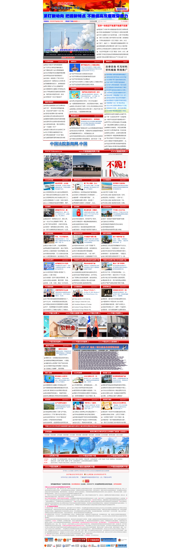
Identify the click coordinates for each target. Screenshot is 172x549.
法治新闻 (48, 206)
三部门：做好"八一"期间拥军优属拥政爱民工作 (113, 43)
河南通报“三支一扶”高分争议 (115, 103)
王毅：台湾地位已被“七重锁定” (113, 396)
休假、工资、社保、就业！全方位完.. (57, 283)
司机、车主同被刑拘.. (62, 236)
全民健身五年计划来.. (62, 263)
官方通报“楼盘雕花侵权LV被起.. (116, 110)
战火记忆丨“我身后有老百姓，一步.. (85, 422)
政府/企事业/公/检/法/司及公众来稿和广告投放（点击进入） (109, 431)
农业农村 (48, 399)
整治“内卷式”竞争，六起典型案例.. (56, 245)
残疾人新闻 (48, 373)
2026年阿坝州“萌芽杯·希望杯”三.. (55, 272)
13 (88, 52)
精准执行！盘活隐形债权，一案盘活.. (114, 253)
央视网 (66, 461)
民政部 (103, 459)
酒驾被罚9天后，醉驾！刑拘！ (89, 338)
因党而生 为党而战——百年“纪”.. (113, 197)
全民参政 (76, 206)
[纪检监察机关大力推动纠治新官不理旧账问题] (86, 17)
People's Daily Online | (64, 462)
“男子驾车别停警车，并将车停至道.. (56, 224)
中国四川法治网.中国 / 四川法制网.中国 (114, 260)
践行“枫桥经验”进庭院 (118, 338)
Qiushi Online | (54, 462)
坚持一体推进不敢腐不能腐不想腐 (112, 26)
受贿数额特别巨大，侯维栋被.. (90, 119)
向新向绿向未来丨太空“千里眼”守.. (85, 245)
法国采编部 (97, 434)
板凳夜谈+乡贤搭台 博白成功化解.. (85, 280)
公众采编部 (70, 470)
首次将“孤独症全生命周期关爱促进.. (56, 390)
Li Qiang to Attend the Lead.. (82, 301)
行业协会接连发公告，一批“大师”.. (85, 253)
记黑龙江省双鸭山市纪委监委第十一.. (86, 412)
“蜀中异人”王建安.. (90, 403)
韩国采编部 (91, 434)
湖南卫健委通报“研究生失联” (115, 143)
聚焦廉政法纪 (75, 116)
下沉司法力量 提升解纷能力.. (54, 67)
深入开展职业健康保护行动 (53, 132)
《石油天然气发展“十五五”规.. (54, 111)
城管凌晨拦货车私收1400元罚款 (116, 77)
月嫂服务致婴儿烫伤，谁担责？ (84, 200)
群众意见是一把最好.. (91, 210)
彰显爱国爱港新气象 (119, 376)
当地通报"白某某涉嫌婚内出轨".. (116, 92)
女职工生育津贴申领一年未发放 (116, 114)
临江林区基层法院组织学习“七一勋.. (114, 256)
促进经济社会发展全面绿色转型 (55, 121)
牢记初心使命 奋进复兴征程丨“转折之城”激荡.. (47, 54)
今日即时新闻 (49, 61)
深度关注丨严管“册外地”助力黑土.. (56, 414)
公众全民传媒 (49, 180)
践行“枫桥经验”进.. (119, 236)
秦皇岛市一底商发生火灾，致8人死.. (56, 219)
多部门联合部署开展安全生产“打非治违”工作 (112, 57)
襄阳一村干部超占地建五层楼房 (116, 133)
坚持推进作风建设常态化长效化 (113, 224)
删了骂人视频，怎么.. (91, 183)
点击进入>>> (76, 21)
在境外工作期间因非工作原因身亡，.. (85, 195)
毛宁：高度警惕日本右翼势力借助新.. (57, 307)
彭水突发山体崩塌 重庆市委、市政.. (57, 280)
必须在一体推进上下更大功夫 (54, 78)
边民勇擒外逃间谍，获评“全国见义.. (114, 304)
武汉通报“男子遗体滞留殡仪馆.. (116, 79)
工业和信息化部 (93, 459)
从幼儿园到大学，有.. (91, 376)
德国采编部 (85, 434)
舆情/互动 (109, 61)
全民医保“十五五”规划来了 (53, 97)
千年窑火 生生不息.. (119, 210)
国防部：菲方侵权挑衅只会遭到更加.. (114, 309)
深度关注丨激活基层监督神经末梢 (84, 227)
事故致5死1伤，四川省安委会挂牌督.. (114, 280)
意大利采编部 (104, 434)
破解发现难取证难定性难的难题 (55, 119)
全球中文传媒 (58, 5)
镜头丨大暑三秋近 (50, 275)
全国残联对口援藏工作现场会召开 (55, 385)
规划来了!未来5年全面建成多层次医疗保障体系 (113, 29)
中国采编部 (47, 434)
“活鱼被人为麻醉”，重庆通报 (55, 368)
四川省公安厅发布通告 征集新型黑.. (114, 277)
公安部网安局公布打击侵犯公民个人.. (57, 197)
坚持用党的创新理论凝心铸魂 (112, 229)
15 (92, 52)
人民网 (58, 461)
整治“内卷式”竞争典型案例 (53, 65)
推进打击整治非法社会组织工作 (55, 129)
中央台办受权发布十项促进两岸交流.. (114, 390)
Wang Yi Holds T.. (90, 290)
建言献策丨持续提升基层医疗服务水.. (85, 229)
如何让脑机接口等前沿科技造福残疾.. (57, 396)
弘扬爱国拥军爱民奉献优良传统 (55, 137)
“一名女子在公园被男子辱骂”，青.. (56, 221)
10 (80, 52)
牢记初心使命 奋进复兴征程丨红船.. (114, 203)
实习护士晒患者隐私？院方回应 (116, 85)
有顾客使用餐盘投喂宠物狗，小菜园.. (57, 360)
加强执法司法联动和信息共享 (54, 116)
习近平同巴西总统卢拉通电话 (80, 79)
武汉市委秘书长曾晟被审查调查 (55, 73)
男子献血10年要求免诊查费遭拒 (116, 130)
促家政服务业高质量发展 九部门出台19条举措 (112, 46)
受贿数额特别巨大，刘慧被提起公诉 (82, 133)
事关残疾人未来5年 (61, 376)
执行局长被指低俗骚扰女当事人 (116, 90)
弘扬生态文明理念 (108, 221)
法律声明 (76, 470)
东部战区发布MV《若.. (120, 290)
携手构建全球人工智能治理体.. (90, 65)
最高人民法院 (71, 459)
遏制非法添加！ (63, 349)
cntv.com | (79, 462)
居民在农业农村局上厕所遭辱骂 (116, 149)
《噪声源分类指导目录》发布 (54, 94)
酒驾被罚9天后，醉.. (61, 210)
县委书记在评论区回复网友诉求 (116, 146)
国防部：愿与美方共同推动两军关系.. (114, 299)
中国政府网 (86, 459)
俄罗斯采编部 (112, 434)
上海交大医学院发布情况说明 (83, 387)
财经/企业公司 (78, 233)
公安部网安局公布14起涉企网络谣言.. (57, 192)
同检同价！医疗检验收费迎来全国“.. (114, 420)
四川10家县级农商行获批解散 (83, 251)
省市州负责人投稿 (62, 61)
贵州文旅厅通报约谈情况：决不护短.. (85, 275)
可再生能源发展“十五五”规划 (54, 135)
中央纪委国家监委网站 (62, 459)
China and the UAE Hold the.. (82, 299)
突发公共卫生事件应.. (120, 403)
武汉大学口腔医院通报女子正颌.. (116, 105)
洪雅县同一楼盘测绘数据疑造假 (116, 119)
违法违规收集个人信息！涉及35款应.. (57, 200)
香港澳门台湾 (107, 373)
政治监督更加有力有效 (81, 224)
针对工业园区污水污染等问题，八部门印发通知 (113, 35)
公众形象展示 (78, 399)
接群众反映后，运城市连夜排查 (116, 117)
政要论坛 (73, 61)
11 (83, 52)
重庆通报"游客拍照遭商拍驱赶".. (116, 74)
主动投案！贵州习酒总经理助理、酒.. (57, 277)
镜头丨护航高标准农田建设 (53, 420)
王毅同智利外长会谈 (61, 290)
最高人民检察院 (79, 459)
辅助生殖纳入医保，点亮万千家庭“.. (114, 414)
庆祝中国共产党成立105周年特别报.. (85, 420)
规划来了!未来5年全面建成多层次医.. (114, 412)
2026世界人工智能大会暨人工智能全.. (57, 309)
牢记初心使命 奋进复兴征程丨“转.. (114, 200)
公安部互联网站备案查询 (87, 461)
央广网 (70, 461)
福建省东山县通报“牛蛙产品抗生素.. (57, 363)
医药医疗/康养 (107, 399)
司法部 (107, 459)
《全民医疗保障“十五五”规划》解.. (114, 417)
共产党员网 (53, 459)
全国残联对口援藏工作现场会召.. (55, 89)
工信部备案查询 (76, 461)
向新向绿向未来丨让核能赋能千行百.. (85, 256)
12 (85, 52)
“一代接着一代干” (50, 127)
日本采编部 (72, 434)
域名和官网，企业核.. (62, 183)
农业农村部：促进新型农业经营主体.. (57, 422)
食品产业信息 (50, 345)
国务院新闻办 (119, 459)
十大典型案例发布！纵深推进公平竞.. (57, 256)
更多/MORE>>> (98, 61)
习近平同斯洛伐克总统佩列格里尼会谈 (83, 76)
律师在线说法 (78, 180)
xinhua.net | (73, 462)
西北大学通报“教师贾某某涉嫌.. (116, 135)
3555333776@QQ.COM (56, 21)
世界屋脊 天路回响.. (119, 183)
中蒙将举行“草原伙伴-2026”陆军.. (113, 301)
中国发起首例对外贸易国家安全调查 (56, 304)
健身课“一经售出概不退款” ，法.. (84, 197)
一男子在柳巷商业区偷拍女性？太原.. (57, 229)
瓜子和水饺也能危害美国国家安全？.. (57, 299)
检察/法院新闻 (107, 233)
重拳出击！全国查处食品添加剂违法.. (57, 358)
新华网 (62, 461)
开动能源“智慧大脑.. (90, 236)
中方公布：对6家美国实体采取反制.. (56, 301)
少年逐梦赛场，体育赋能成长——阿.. (85, 385)
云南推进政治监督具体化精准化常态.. (85, 272)
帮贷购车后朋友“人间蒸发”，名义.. (85, 203)
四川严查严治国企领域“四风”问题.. (114, 283)
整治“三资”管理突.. (119, 263)
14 (90, 52)
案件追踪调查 (49, 233)
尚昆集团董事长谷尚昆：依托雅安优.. (85, 248)
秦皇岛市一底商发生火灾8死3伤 (55, 81)
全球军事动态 (107, 286)
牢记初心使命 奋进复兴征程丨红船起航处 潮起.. (73, 54)
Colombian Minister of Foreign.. (83, 304)
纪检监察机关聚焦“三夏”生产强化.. (56, 412)
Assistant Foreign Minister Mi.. (82, 307)
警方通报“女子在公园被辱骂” (54, 86)
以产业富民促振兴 (61, 403)
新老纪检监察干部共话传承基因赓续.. (86, 417)
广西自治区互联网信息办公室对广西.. (57, 195)
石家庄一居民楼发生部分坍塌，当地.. (57, 227)
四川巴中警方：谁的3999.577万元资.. (114, 275)
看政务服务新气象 (89, 263)
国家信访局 (53, 461)
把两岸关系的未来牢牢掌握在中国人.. (114, 387)
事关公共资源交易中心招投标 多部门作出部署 (112, 49)
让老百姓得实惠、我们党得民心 (55, 124)
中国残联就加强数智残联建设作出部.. (57, 387)
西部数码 (95, 461)
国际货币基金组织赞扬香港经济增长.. (114, 385)
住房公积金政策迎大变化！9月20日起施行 (84, 101)
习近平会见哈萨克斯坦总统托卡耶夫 (82, 84)
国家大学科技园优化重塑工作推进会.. (85, 393)
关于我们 (65, 470)
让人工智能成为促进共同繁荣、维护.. (57, 203)
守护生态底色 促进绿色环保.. (83, 283)
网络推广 (125, 61)
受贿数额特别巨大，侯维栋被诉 (55, 83)
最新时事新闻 (49, 102)
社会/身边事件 (49, 260)
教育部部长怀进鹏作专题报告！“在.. (85, 390)
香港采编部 (53, 434)
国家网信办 (112, 459)
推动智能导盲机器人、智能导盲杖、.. (57, 393)
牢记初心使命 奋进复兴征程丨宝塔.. (114, 195)
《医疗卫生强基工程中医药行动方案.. (114, 422)
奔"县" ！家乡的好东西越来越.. (55, 108)
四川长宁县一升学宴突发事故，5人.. (114, 272)
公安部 (99, 459)
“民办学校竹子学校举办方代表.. (116, 122)
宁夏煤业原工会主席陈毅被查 (54, 70)
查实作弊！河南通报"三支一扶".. (116, 95)
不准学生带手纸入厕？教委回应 (116, 141)
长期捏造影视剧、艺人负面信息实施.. (57, 253)
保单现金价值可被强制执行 (53, 75)
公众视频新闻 (107, 180)
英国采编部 (78, 434)
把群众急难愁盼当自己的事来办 (55, 105)
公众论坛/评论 (107, 206)
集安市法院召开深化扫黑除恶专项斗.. (114, 251)
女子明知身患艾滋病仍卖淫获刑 (55, 91)
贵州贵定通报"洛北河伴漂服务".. (116, 98)
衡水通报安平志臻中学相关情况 (116, 100)
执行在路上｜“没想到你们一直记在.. (114, 248)
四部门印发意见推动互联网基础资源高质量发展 (113, 54)
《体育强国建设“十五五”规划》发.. (85, 396)
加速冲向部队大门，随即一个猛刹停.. (114, 307)
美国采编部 (66, 434)
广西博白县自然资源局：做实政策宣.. (85, 277)
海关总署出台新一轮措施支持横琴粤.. (114, 393)
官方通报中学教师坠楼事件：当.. (116, 125)
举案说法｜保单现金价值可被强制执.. (85, 192)
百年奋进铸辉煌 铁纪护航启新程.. (84, 414)
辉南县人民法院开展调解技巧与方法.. (114, 245)
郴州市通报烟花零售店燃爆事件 (116, 138)
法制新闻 (73, 88)
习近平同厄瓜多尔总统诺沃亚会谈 (82, 74)
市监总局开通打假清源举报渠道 (116, 127)
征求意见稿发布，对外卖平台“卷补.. (85, 219)
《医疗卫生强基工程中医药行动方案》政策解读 (113, 37)
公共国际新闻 (78, 286)
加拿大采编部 (119, 434)
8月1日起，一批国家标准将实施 (81, 111)
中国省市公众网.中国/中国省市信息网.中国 (86, 260)
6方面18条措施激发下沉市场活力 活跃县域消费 (113, 32)
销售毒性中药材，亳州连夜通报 (116, 108)
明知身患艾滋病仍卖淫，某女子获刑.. (57, 248)
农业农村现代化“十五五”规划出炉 (55, 417)
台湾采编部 (59, 434)
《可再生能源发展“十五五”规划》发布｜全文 (112, 40)
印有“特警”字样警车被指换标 (115, 82)
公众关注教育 (78, 373)
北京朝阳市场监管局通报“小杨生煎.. (57, 366)
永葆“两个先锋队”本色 (110, 192)
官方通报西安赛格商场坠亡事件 (116, 87)
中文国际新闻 (49, 286)
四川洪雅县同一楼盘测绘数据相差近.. (85, 221)
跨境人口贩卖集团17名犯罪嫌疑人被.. (57, 251)
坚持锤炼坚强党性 (108, 227)
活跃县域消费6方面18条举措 (54, 113)
